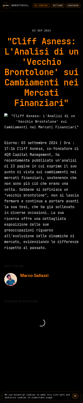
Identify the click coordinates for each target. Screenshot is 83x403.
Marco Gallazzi (34, 275)
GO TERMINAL (41, 5)
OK (75, 396)
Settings (58, 5)
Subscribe (73, 5)
